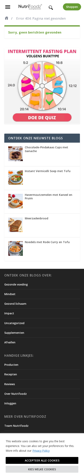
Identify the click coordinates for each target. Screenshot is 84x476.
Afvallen (9, 342)
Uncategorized (14, 323)
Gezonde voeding (16, 284)
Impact (9, 313)
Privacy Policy (41, 450)
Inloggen (10, 403)
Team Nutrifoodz (16, 426)
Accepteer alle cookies (42, 460)
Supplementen (14, 333)
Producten (11, 365)
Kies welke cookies (42, 469)
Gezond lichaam (15, 303)
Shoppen (72, 7)
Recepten (10, 374)
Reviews (9, 384)
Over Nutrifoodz (15, 394)
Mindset (9, 294)
